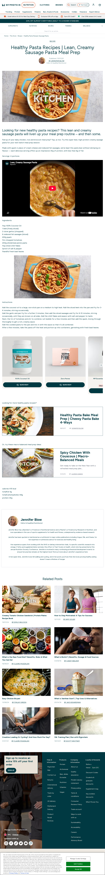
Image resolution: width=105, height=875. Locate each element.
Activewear (64, 769)
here (86, 552)
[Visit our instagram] (6, 843)
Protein (17, 12)
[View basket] (100, 5)
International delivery (52, 786)
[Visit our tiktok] (16, 843)
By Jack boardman (72, 702)
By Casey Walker (71, 661)
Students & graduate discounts (90, 781)
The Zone (13, 36)
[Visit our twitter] (21, 843)
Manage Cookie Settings (78, 858)
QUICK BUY (24, 385)
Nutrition (33, 26)
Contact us (51, 775)
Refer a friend (92, 765)
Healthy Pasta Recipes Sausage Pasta (36, 36)
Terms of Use (24, 873)
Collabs (74, 12)
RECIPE (52, 41)
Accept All (78, 869)
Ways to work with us (76, 815)
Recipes (51, 26)
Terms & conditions (75, 794)
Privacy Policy (13, 873)
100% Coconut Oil (13, 226)
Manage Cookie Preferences (16, 830)
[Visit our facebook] (11, 843)
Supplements (27, 12)
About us (74, 767)
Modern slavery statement (76, 781)
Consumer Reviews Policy (76, 802)
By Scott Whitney (72, 741)
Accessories (65, 12)
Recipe (20, 36)
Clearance (83, 12)
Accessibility (75, 827)
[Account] (94, 4)
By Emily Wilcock (19, 622)
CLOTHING (44, 5)
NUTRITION (28, 5)
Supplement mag (92, 789)
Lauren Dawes (77, 474)
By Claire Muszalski (20, 664)
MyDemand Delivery (51, 807)
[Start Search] (68, 4)
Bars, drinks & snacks (64, 775)
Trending (9, 12)
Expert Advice (94, 12)
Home (6, 36)
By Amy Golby (69, 619)
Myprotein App (51, 768)
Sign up (11, 770)
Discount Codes (92, 772)
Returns (50, 780)
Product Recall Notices (50, 817)
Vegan (62, 792)
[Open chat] (31, 843)
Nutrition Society (22, 549)
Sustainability (76, 822)
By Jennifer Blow (56, 61)
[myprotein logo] (11, 5)
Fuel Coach (84, 5)
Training (68, 26)
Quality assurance (74, 773)
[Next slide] (101, 365)
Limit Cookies (78, 864)
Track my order (50, 794)
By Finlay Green (19, 702)
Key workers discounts (90, 795)
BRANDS (59, 5)
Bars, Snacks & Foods (50, 12)
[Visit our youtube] (26, 843)
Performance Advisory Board (76, 838)
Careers (74, 832)
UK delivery (51, 801)
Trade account (76, 809)
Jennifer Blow (77, 428)
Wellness (86, 26)
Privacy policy (76, 788)
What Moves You (92, 802)
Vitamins (37, 12)
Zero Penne (65, 378)
